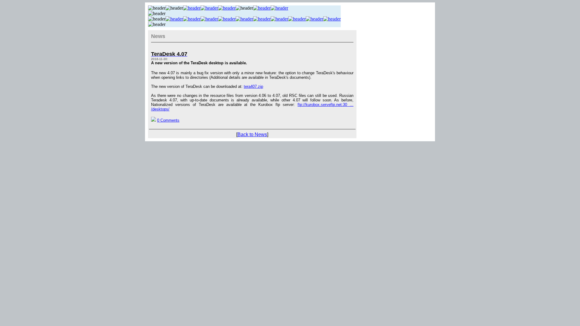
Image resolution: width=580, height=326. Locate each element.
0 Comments (168, 120)
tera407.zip (253, 86)
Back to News (252, 134)
